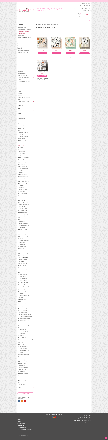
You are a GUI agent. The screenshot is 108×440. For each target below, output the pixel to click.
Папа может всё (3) (23, 331)
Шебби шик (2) (22, 377)
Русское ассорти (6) (23, 346)
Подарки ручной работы (23, 101)
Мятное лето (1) (22, 303)
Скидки (48, 20)
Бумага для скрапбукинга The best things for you (42, 79)
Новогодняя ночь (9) (23, 324)
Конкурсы (43, 1)
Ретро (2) (21, 343)
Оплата (42, 20)
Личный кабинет (61, 20)
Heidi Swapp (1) (22, 159)
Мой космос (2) (22, 292)
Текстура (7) (22, 360)
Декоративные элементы (23, 43)
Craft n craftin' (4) (23, 138)
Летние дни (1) (22, 276)
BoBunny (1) (21, 129)
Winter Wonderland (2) (24, 208)
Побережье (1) (22, 335)
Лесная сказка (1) (23, 274)
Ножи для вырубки (22, 73)
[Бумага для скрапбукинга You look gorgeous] (70, 43)
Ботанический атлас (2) (24, 218)
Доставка (37, 20)
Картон (19, 59)
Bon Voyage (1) (22, 130)
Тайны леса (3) (22, 356)
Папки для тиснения (22, 75)
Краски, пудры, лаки (22, 65)
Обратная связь (51, 1)
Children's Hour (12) (23, 136)
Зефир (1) (21, 255)
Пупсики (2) (21, 341)
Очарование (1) (22, 329)
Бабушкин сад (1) (23, 212)
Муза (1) (21, 301)
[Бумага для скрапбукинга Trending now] (84, 43)
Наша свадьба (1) (23, 312)
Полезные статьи (28, 1)
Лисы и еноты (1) (23, 280)
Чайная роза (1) (22, 375)
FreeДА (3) (21, 149)
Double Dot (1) (22, 142)
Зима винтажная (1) (23, 257)
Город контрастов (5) (24, 242)
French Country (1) (23, 151)
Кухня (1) (21, 271)
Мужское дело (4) (23, 299)
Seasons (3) (21, 197)
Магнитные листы (22, 69)
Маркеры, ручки (21, 71)
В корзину (43, 53)
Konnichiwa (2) (22, 165)
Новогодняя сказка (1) (24, 326)
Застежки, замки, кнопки (23, 52)
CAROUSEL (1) (22, 134)
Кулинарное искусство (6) (25, 269)
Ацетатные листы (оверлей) (24, 29)
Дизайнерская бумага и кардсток (23, 47)
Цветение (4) (22, 371)
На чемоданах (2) (23, 309)
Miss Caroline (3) (22, 180)
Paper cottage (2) (23, 184)
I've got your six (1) (23, 163)
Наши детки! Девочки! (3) (25, 314)
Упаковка (20, 93)
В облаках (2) (22, 227)
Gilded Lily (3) (22, 155)
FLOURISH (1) (22, 147)
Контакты (53, 20)
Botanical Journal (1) (23, 132)
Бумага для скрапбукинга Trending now (84, 56)
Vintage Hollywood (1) (24, 204)
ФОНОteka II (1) (22, 364)
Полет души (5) (22, 337)
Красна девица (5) (23, 265)
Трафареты (20, 91)
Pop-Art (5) (21, 187)
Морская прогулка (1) (24, 295)
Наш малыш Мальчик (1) (24, 320)
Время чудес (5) (22, 235)
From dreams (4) (22, 153)
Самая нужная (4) (23, 348)
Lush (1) (20, 170)
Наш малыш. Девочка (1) (24, 318)
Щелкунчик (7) (22, 381)
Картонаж (20, 61)
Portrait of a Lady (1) (23, 189)
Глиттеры (20, 41)
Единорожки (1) (22, 250)
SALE (31, 20)
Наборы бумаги (21, 35)
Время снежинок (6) (23, 233)
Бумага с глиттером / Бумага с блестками (25, 38)
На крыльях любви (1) (24, 305)
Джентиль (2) (22, 248)
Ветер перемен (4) (23, 223)
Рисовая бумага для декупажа (25, 85)
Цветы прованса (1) (23, 373)
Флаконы (20, 95)
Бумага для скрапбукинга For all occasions (42, 56)
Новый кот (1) (22, 327)
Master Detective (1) (23, 174)
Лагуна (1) (21, 273)
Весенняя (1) (22, 221)
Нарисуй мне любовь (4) (24, 307)
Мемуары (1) (22, 284)
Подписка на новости (22, 427)
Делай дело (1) (22, 246)
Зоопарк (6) (21, 261)
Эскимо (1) (21, 382)
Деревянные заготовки (23, 45)
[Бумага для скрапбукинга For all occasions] (42, 43)
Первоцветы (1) (22, 333)
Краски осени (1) (23, 263)
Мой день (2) (22, 290)
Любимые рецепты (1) (24, 282)
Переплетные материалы (23, 77)
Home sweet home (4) (24, 161)
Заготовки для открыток (23, 50)
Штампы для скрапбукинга (24, 97)
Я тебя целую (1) (23, 384)
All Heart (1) (21, 125)
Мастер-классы (36, 1)
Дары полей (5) (22, 244)
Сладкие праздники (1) (24, 354)
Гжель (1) (21, 238)
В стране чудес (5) (23, 237)
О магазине (21, 20)
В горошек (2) (22, 219)
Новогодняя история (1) (24, 322)
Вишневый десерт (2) (24, 225)
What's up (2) (22, 206)
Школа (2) (21, 379)
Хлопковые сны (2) (23, 367)
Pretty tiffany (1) (22, 191)
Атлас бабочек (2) (23, 210)
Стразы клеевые (21, 89)
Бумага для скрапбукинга (23, 31)
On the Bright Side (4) (24, 182)
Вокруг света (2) (23, 229)
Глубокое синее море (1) (24, 240)
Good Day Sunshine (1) (24, 157)
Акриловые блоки (22, 27)
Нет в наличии (84, 53)
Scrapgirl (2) (21, 195)
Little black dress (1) (23, 168)
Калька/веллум (21, 57)
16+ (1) (20, 123)
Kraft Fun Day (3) (23, 166)
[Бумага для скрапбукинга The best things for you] (42, 66)
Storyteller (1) (22, 201)
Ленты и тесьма (21, 67)
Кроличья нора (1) (23, 267)
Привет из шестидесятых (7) (26, 339)
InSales (88, 434)
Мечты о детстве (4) (24, 286)
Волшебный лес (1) (23, 231)
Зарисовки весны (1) (23, 254)
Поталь (19, 79)
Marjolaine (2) (22, 172)
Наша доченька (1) (23, 310)
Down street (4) (22, 144)
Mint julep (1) (22, 178)
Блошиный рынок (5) (24, 214)
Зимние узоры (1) (23, 259)
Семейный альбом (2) (24, 350)
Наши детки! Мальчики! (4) (25, 316)
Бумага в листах (21, 33)
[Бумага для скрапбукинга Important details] (56, 43)
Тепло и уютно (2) (23, 362)
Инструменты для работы (24, 54)
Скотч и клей (21, 87)
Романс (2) (21, 345)
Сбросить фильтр (26, 393)
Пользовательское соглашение (25, 429)
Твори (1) (21, 358)
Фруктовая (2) (22, 365)
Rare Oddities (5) (23, 193)
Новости (20, 1)
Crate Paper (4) (22, 140)
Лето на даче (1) (23, 278)
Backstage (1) (22, 127)
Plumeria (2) (21, 185)
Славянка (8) (22, 352)
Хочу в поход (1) (22, 369)
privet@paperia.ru (86, 10)
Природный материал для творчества (24, 82)
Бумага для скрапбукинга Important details (56, 56)
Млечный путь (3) (23, 288)
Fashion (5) (21, 146)
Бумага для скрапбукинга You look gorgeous (70, 56)
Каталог (27, 20)
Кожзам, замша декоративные (25, 63)
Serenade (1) (22, 199)
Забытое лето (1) (23, 252)
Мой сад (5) (21, 293)
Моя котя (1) (22, 297)
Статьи (19, 419)
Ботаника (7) (22, 216)
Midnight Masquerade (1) (24, 176)
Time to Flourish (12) (23, 202)
